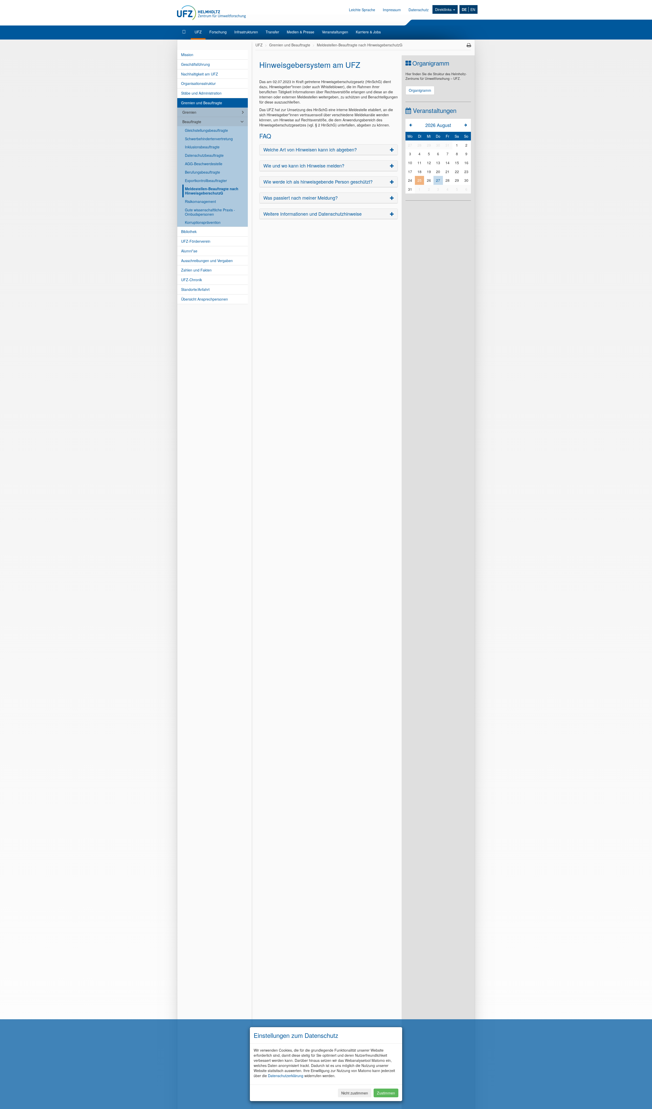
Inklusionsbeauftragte (202, 146)
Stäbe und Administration (201, 93)
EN (472, 9)
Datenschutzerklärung (285, 1075)
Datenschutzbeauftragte (204, 155)
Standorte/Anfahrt (195, 289)
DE (464, 9)
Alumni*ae (189, 250)
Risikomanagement (200, 201)
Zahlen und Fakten (196, 270)
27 (438, 180)
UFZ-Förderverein (195, 241)
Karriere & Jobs (368, 31)
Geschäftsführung (195, 64)
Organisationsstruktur (198, 83)
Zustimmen (386, 1092)
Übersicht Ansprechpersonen (204, 299)
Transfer (272, 31)
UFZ (198, 31)
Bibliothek (189, 231)
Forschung (218, 31)
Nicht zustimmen (354, 1092)
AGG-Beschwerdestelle (203, 163)
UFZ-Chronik (191, 279)
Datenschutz (419, 9)
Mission (187, 54)
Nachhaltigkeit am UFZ (199, 73)
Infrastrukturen (246, 31)
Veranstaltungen (335, 31)
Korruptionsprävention (203, 222)
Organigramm (420, 90)
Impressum (392, 9)
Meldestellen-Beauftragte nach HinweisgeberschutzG (211, 191)
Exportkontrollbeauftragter (206, 180)
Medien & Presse (300, 31)
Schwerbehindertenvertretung (209, 138)
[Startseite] (184, 31)
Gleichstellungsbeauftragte (206, 130)
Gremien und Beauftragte (201, 102)
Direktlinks (444, 9)
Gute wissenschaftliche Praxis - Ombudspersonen (210, 212)
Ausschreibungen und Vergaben (207, 260)
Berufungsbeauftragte (202, 172)
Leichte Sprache (362, 9)
